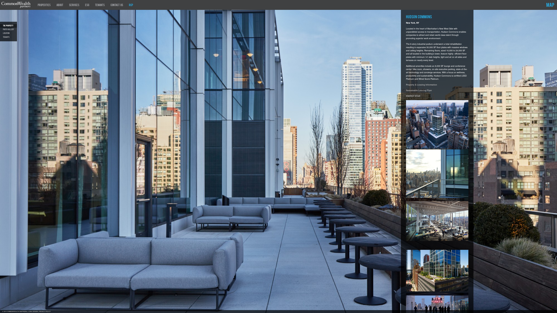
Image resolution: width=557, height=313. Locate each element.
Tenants (100, 5)
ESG (87, 5)
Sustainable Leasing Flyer (419, 90)
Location (6, 33)
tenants (6, 37)
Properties (44, 5)
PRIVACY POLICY (45, 311)
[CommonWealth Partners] (15, 7)
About (59, 5)
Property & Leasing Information (421, 84)
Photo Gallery (8, 29)
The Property (8, 26)
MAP (550, 5)
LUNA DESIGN (33, 311)
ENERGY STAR (413, 95)
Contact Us (117, 5)
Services (74, 5)
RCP (131, 5)
